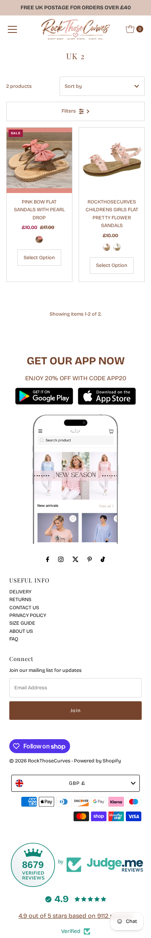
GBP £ (77, 783)
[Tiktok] (103, 559)
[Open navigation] (12, 29)
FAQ (13, 639)
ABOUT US (21, 631)
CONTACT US (24, 607)
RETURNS (20, 599)
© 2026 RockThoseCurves (39, 761)
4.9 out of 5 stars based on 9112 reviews (75, 915)
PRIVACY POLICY (27, 615)
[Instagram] (60, 559)
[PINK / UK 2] (39, 239)
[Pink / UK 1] (106, 247)
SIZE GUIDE (22, 623)
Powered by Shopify (97, 761)
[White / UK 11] (117, 247)
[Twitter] (75, 559)
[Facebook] (47, 559)
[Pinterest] (90, 559)
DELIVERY (20, 592)
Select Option (39, 257)
